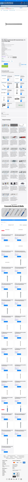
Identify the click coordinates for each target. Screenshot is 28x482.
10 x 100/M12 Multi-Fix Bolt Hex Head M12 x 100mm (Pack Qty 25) (7, 365)
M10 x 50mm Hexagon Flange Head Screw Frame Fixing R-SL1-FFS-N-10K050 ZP (7, 414)
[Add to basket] (8, 80)
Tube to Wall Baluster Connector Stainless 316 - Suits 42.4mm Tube (9, 90)
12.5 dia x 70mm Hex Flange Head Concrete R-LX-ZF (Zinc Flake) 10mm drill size (20, 300)
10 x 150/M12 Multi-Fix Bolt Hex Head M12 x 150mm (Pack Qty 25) (7, 381)
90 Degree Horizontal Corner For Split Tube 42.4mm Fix (22, 97)
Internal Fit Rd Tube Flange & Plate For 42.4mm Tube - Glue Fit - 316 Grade (22, 83)
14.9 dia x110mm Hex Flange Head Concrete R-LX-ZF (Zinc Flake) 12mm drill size (20, 430)
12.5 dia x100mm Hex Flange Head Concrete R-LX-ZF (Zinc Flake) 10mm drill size (7, 316)
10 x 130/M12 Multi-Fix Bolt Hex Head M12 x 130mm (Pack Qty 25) (20, 365)
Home (1, 10)
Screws (14, 176)
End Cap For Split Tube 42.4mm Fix (9, 103)
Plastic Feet (14, 188)
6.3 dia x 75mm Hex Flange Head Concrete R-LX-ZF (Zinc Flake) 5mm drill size (20, 267)
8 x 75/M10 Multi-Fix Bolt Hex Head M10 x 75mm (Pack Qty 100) (6, 333)
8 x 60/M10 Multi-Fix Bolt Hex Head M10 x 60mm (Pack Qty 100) (20, 316)
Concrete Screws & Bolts (12, 10)
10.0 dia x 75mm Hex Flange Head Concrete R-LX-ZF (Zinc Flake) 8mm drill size (20, 284)
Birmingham (4, 471)
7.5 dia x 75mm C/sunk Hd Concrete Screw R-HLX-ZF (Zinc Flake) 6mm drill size (9, 76)
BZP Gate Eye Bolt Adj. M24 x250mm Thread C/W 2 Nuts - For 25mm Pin (9, 83)
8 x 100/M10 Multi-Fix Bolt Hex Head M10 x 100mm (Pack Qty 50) (20, 333)
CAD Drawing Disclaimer (11, 455)
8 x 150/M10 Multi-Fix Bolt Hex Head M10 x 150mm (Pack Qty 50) (7, 349)
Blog (3, 465)
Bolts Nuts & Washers (22, 188)
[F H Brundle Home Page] (6, 3)
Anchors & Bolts (13, 154)
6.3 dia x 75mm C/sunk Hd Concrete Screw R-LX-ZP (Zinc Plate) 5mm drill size (7, 235)
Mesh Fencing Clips (22, 130)
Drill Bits (5, 165)
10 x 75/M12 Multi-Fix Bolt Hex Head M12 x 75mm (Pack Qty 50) (20, 349)
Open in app (23, 64)
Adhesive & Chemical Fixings (5, 129)
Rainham (3, 469)
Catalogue (3, 461)
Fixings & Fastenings (5, 10)
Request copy (14, 57)
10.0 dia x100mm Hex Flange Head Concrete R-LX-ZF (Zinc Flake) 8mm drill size (7, 300)
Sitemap (3, 466)
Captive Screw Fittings (22, 154)
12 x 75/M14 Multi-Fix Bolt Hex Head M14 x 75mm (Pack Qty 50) (20, 381)
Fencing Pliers (5, 142)
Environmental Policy (20, 455)
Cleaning (5, 187)
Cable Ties (14, 198)
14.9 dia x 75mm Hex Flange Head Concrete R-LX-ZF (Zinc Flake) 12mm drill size (7, 430)
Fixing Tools (22, 142)
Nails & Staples (14, 165)
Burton (3, 475)
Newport (3, 474)
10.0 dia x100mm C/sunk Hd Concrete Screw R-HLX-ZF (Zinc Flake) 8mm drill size (22, 76)
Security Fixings (22, 177)
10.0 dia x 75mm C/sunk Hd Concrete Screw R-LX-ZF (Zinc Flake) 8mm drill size (7, 251)
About (5, 455)
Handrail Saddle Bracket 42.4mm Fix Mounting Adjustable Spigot (22, 90)
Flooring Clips (14, 130)
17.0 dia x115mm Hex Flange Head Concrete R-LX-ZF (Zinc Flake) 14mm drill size (7, 447)
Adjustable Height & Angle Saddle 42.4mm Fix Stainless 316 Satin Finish (9, 97)
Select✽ (21, 7)
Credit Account (19, 458)
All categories (4, 464)
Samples (3, 462)
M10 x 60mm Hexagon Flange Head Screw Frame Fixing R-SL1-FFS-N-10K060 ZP (20, 414)
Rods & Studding (5, 177)
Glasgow (3, 470)
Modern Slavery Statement (10, 458)
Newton (3, 473)
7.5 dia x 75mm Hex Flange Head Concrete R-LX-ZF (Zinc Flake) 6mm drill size (7, 284)
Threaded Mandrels (14, 142)
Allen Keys (5, 154)
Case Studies (4, 463)
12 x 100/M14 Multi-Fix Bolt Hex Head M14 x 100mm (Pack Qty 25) (7, 398)
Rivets (22, 165)
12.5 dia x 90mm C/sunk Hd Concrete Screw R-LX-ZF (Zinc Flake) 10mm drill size (7, 267)
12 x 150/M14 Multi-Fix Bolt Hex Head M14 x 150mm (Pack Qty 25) (20, 398)
